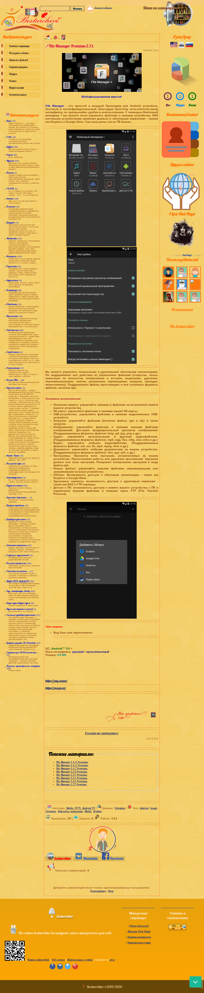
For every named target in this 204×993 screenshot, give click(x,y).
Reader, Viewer (13, 455)
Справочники (13, 352)
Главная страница (19, 46)
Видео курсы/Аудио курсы (18, 603)
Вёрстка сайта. (14, 388)
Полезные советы (19, 53)
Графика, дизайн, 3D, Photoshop (21, 643)
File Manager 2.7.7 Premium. (71, 784)
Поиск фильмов (139, 926)
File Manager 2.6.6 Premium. (72, 765)
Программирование (15, 505)
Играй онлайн (16, 87)
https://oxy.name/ (56, 681)
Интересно (12, 256)
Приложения (13, 316)
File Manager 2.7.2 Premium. (71, 774)
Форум (13, 74)
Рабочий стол (13, 330)
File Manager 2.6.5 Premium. (72, 762)
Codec (9, 136)
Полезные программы (16, 563)
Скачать (50, 811)
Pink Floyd (186, 255)
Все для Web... (13, 380)
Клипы (12, 80)
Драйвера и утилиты (16, 519)
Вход (111, 891)
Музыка (10, 160)
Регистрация (98, 891)
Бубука (10, 146)
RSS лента (58, 960)
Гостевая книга (17, 94)
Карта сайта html (38, 960)
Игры (9, 121)
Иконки (10, 172)
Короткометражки (139, 937)
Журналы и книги (15, 485)
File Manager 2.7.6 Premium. (72, 781)
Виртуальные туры (139, 942)
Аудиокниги (12, 280)
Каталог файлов (18, 60)
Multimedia (12, 238)
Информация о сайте (80, 960)
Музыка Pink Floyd (138, 931)
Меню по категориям (161, 7)
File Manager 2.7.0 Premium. (72, 771)
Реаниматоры (13, 368)
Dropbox (97, 811)
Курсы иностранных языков (20, 609)
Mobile (87, 811)
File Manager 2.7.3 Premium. (72, 778)
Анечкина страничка (16, 545)
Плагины (11, 206)
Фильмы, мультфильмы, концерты (23, 666)
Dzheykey (120, 808)
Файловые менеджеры (70, 811)
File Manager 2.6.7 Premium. (72, 768)
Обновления (12, 304)
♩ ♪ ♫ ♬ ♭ (177, 255)
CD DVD (10, 188)
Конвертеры (12, 290)
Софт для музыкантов (18, 555)
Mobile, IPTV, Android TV (18, 581)
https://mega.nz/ (55, 688)
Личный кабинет (103, 8)
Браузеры (11, 222)
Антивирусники (14, 477)
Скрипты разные (18, 67)
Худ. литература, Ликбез (18, 591)
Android (143, 808)
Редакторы (12, 266)
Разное (10, 154)
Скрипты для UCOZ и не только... (23, 652)
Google (153, 808)
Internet (10, 198)
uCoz (112, 960)
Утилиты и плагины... (18, 571)
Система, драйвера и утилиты (21, 615)
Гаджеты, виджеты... (18, 497)
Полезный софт (14, 463)
